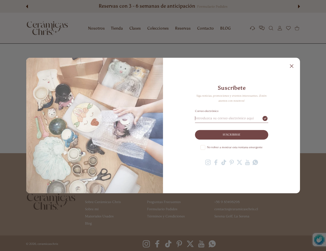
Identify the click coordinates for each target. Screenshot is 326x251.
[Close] (291, 66)
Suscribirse (231, 134)
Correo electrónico (206, 111)
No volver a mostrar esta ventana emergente (235, 147)
